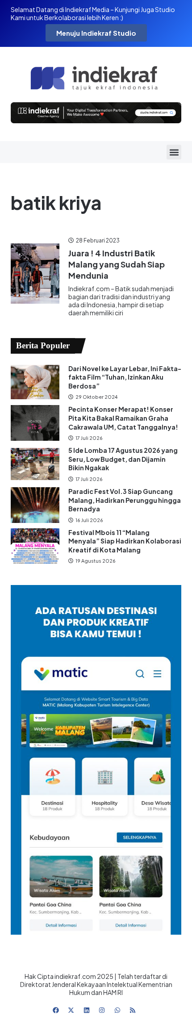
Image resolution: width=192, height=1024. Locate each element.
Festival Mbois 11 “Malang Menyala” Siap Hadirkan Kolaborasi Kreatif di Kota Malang (124, 541)
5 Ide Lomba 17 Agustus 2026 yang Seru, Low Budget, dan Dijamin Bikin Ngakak (123, 459)
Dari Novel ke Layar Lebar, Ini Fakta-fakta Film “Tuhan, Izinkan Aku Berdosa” (124, 377)
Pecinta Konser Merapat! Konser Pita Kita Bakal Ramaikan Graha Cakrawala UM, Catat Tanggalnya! (123, 417)
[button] (174, 152)
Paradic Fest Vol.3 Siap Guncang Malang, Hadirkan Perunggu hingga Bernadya (124, 500)
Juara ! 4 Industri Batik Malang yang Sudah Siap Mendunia (116, 264)
